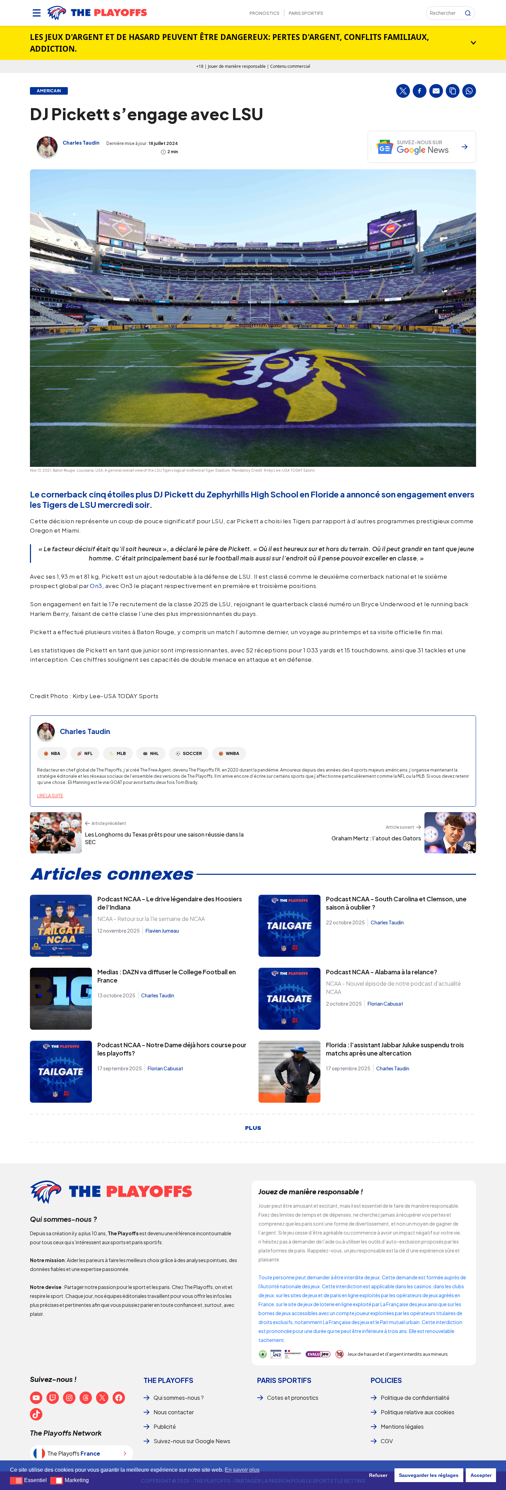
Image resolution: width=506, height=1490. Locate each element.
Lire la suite (50, 795)
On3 (96, 585)
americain (49, 91)
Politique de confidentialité (415, 1397)
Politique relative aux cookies (417, 1412)
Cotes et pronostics (292, 1397)
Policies (386, 1380)
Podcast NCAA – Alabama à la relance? (381, 972)
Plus (253, 1128)
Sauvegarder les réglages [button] (428, 1475)
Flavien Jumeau (162, 930)
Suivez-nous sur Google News (192, 1441)
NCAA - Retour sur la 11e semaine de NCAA (151, 918)
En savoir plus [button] (242, 1470)
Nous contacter (174, 1412)
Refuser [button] (378, 1475)
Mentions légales (402, 1426)
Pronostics (265, 13)
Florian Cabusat (385, 1003)
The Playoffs (168, 1380)
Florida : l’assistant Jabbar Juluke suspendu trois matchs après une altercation (395, 1049)
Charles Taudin (81, 142)
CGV (387, 1441)
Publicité (165, 1426)
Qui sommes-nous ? (179, 1397)
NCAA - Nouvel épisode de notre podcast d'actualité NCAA (393, 987)
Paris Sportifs (306, 13)
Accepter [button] (481, 1475)
